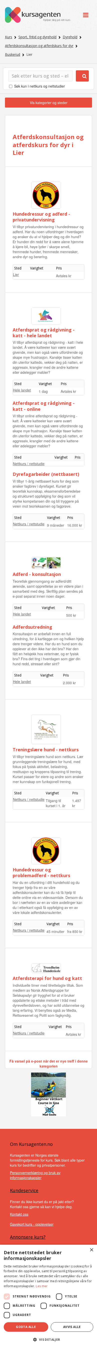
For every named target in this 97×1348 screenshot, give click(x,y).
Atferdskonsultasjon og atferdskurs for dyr (39, 45)
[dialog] (48, 1296)
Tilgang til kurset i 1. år (55, 803)
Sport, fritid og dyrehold (37, 37)
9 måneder (55, 525)
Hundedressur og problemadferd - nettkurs (41, 872)
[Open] (85, 15)
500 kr (71, 615)
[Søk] (82, 76)
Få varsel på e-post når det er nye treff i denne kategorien (48, 1064)
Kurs (8, 37)
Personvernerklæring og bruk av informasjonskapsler (35, 1175)
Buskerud (12, 54)
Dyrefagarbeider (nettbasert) (46, 474)
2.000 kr (69, 682)
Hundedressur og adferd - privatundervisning (41, 217)
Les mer (42, 1286)
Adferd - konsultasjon (37, 574)
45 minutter (55, 931)
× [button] (91, 1250)
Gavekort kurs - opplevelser (31, 1224)
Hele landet (22, 390)
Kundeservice (24, 1190)
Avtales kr (63, 275)
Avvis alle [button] (72, 1327)
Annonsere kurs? (28, 1237)
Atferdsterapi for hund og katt (47, 978)
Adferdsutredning (32, 627)
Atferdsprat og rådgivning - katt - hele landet (44, 333)
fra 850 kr (74, 931)
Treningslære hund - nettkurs (46, 750)
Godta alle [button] (26, 1327)
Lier (16, 274)
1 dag (43, 391)
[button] (48, 1339)
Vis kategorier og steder (48, 102)
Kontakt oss (19, 1214)
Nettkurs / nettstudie (29, 463)
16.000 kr (74, 525)
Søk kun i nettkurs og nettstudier (39, 86)
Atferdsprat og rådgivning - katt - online (44, 406)
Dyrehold (70, 37)
